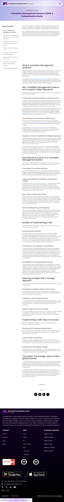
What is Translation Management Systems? (10, 31)
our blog (24, 375)
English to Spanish (48, 451)
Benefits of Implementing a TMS (10, 48)
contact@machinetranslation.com (13, 484)
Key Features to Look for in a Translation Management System (10, 43)
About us (4, 434)
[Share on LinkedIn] (43, 394)
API (24, 440)
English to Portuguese (49, 447)
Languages (26, 454)
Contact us (5, 437)
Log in (4, 440)
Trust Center (26, 451)
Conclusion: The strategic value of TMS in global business (9, 63)
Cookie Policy (14, 496)
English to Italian (48, 440)
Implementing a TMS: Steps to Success (10, 58)
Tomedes (59, 496)
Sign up (4, 444)
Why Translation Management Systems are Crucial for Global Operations (11, 36)
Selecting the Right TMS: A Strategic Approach (10, 53)
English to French (48, 434)
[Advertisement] (42, 50)
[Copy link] (47, 394)
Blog (24, 447)
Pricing (25, 437)
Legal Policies (5, 496)
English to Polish (48, 444)
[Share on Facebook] (39, 394)
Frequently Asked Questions (10, 68)
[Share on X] (35, 394)
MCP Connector (27, 444)
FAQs (24, 434)
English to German (48, 437)
